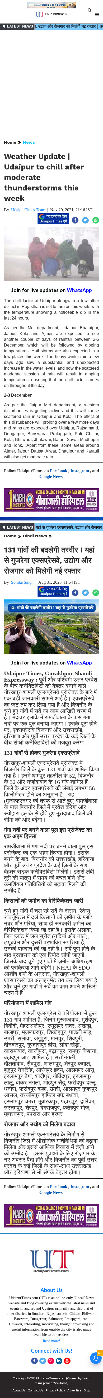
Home (10, 142)
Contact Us (35, 1390)
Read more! (51, 1341)
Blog (87, 1390)
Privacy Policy (55, 1390)
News (29, 142)
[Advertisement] (51, 85)
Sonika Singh (22, 582)
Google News (51, 476)
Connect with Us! (51, 1350)
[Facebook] (34, 1361)
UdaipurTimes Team (28, 210)
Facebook (58, 471)
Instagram (80, 471)
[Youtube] (67, 1361)
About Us (51, 1290)
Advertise (74, 1390)
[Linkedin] (59, 1361)
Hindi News (35, 535)
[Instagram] (51, 1361)
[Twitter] (42, 1361)
